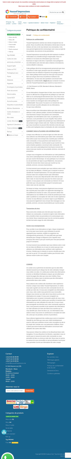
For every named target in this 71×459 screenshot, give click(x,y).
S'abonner (29, 391)
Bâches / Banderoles (13, 108)
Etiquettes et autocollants (15, 105)
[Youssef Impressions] (18, 12)
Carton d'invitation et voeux (13, 113)
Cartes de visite (12, 59)
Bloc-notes (10, 117)
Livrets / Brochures (14, 121)
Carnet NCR (11, 97)
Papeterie (10, 83)
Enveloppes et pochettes (14, 87)
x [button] (69, 2)
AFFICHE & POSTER (14, 62)
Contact (33, 17)
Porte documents (12, 90)
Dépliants (10, 80)
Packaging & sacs (12, 73)
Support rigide (11, 66)
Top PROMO (11, 55)
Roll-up (9, 131)
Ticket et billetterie (14, 128)
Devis (24, 16)
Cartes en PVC (11, 69)
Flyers (9, 76)
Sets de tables (11, 94)
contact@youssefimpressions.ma (16, 363)
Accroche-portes (12, 101)
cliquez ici (46, 81)
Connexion (13, 17)
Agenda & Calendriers (14, 124)
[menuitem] (9, 23)
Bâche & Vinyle (13, 135)
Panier (43, 16)
